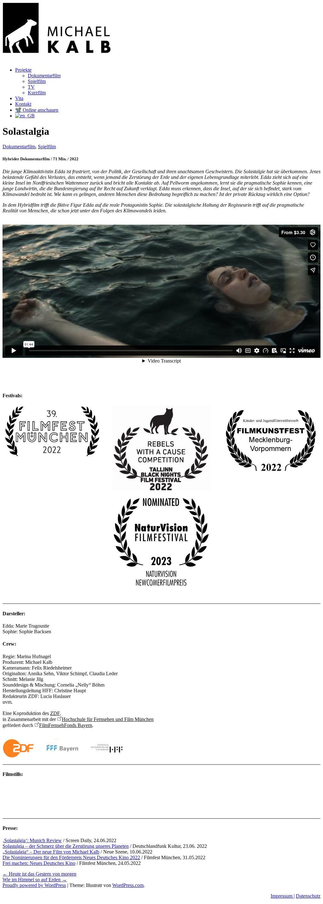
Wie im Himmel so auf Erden (35, 879)
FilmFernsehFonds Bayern (65, 725)
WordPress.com (128, 885)
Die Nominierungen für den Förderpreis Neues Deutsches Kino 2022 (71, 857)
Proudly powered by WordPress (34, 885)
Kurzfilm (37, 92)
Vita (19, 98)
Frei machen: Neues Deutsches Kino (39, 863)
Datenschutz (308, 896)
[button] (7, 801)
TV (31, 87)
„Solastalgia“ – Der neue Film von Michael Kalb (51, 851)
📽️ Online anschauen (36, 110)
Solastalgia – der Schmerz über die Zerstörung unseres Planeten (66, 846)
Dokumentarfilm (44, 75)
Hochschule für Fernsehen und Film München (108, 719)
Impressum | (283, 896)
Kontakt (23, 104)
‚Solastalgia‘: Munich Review (32, 840)
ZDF (55, 713)
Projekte (23, 70)
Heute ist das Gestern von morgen (39, 874)
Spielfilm (37, 81)
